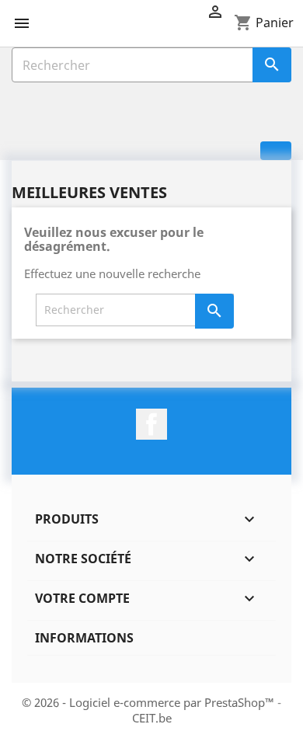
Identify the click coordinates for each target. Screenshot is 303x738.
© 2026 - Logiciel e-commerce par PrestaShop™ (149, 702)
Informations (84, 637)
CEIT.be (152, 718)
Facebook (151, 424)
